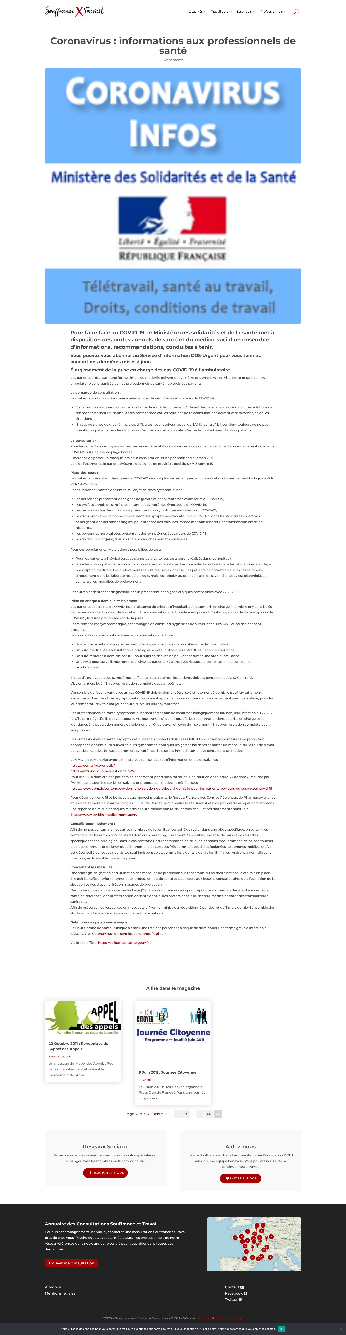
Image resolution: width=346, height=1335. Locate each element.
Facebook (234, 1293)
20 (186, 1114)
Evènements (173, 60)
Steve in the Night (230, 1318)
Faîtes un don (244, 1178)
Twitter (231, 1299)
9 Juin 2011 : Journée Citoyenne (167, 1072)
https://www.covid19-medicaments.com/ (104, 815)
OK (282, 1328)
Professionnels (271, 11)
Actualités (195, 11)
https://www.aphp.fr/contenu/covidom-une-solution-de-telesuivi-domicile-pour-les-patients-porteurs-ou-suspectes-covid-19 (171, 788)
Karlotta (204, 1318)
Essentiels (244, 11)
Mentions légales (60, 1293)
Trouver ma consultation (71, 1263)
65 (200, 1114)
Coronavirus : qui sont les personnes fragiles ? (129, 934)
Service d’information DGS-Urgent (179, 355)
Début (157, 1114)
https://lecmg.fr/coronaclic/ (92, 765)
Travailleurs (219, 11)
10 (178, 1114)
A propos (53, 1287)
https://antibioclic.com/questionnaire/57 (103, 771)
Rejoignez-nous (108, 1173)
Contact (232, 1287)
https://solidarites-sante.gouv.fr (123, 943)
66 (209, 1114)
